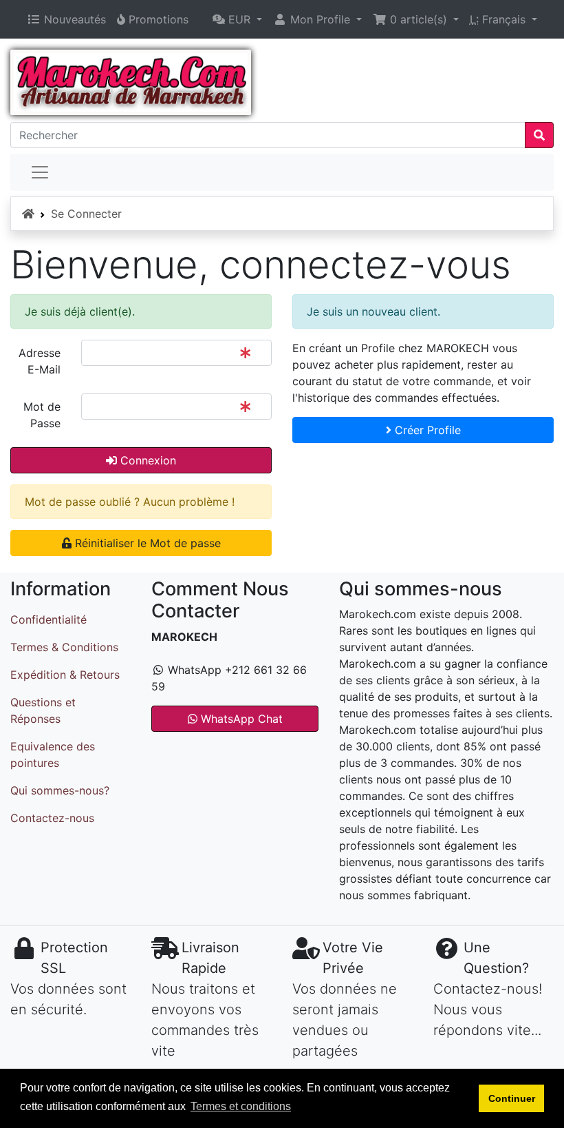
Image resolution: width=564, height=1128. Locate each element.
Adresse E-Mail (40, 361)
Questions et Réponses (43, 710)
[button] (237, 19)
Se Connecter (86, 214)
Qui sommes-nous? (59, 790)
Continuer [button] (511, 1098)
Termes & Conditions (64, 647)
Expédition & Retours (65, 674)
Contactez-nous (52, 818)
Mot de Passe (42, 415)
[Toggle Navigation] (39, 172)
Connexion (146, 460)
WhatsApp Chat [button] (240, 719)
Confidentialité (48, 619)
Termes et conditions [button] (241, 1106)
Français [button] (499, 19)
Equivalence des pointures (52, 754)
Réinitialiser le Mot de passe (146, 543)
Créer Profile (426, 430)
